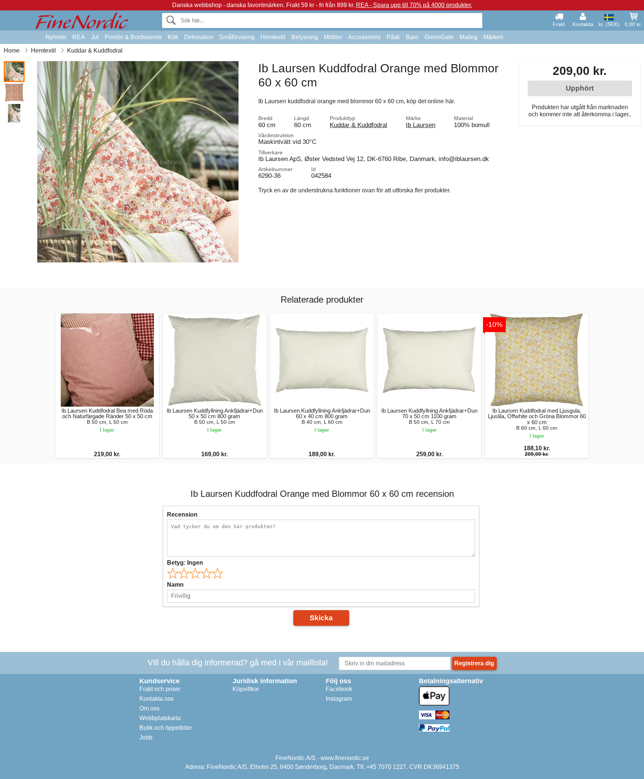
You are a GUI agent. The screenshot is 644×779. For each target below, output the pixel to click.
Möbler (333, 37)
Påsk (393, 37)
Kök (173, 37)
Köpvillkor (246, 689)
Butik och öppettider (165, 728)
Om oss (149, 708)
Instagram (339, 699)
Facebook (339, 689)
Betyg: (185, 562)
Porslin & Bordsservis (133, 37)
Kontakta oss (156, 699)
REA (78, 37)
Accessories (364, 37)
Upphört (580, 88)
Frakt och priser (159, 689)
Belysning (304, 37)
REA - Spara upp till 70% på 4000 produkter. (414, 5)
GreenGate (439, 37)
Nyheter (55, 37)
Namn (175, 584)
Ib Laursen (420, 125)
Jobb (145, 737)
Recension (182, 514)
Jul (95, 37)
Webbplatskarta (160, 718)
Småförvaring (237, 37)
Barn (412, 37)
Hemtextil (273, 37)
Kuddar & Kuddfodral (358, 125)
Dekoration (198, 37)
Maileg (468, 37)
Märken (493, 37)
